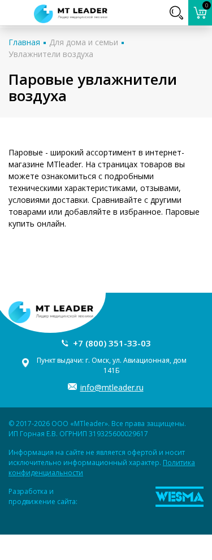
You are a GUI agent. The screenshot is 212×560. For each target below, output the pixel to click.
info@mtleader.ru (112, 387)
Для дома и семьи (83, 42)
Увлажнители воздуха (50, 54)
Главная (24, 42)
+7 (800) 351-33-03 (112, 343)
